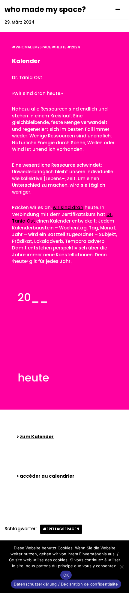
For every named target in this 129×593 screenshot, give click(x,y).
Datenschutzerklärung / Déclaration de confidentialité (66, 584)
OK (66, 575)
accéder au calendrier (47, 476)
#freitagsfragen (61, 529)
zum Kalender (37, 436)
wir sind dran (68, 207)
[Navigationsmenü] (117, 9)
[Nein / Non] (121, 567)
